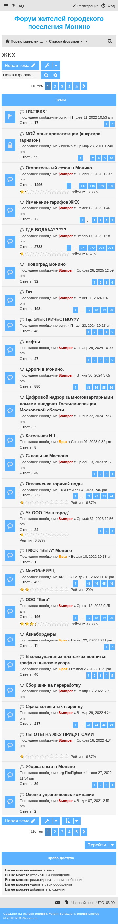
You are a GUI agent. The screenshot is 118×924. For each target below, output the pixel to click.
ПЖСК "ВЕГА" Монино (49, 550)
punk (63, 117)
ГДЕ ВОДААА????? (46, 229)
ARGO (64, 577)
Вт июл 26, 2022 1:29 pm (91, 669)
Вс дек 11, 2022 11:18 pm (93, 577)
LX (61, 490)
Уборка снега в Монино (50, 766)
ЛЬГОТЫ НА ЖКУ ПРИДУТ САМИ (60, 734)
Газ (29, 291)
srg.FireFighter (70, 773)
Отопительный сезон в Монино (59, 167)
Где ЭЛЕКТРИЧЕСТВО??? (52, 319)
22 (96, 496)
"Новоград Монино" (47, 264)
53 (88, 387)
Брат (63, 442)
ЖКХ (9, 55)
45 (104, 583)
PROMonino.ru (26, 918)
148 (92, 186)
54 (96, 387)
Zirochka (66, 146)
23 (104, 496)
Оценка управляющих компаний (60, 794)
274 (110, 248)
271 (83, 248)
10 (111, 158)
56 (111, 387)
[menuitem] (17, 6)
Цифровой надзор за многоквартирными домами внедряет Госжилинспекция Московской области (66, 404)
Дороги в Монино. (45, 369)
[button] (84, 86)
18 (96, 310)
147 (83, 186)
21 (88, 496)
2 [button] (55, 86)
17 (88, 310)
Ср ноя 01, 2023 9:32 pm (91, 442)
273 (101, 248)
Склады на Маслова (47, 455)
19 (104, 310)
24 (111, 496)
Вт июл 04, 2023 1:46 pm (87, 490)
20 (111, 310)
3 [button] (62, 86)
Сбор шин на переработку (53, 685)
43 (88, 583)
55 (104, 387)
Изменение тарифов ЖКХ (52, 202)
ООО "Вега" (38, 599)
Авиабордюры (41, 634)
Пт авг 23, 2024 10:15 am (90, 325)
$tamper (66, 174)
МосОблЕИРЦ (40, 570)
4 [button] (69, 86)
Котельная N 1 (41, 435)
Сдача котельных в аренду (54, 706)
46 (111, 583)
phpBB (40, 913)
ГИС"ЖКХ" (36, 111)
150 (110, 186)
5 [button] (76, 86)
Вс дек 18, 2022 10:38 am (91, 556)
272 (92, 248)
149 (101, 186)
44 (96, 583)
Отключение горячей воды (54, 483)
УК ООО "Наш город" (47, 512)
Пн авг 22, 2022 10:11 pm (91, 640)
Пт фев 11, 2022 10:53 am (91, 117)
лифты (33, 341)
